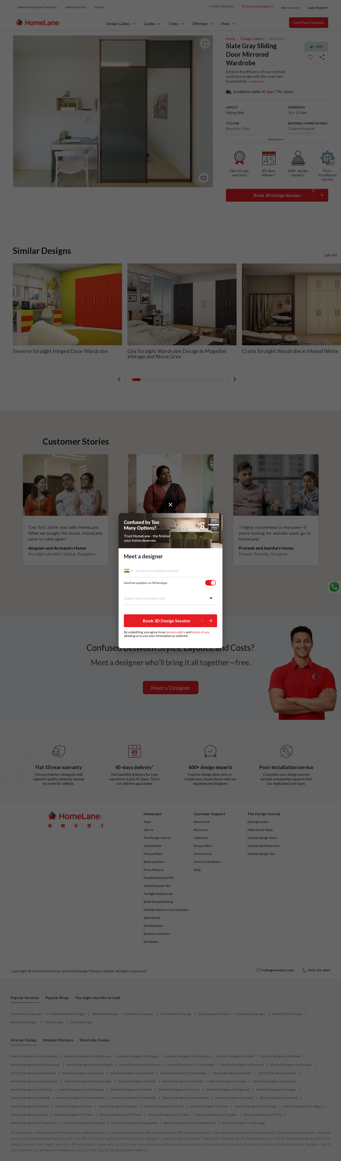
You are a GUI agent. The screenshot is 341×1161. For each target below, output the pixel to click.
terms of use (200, 632)
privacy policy (176, 632)
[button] (170, 620)
